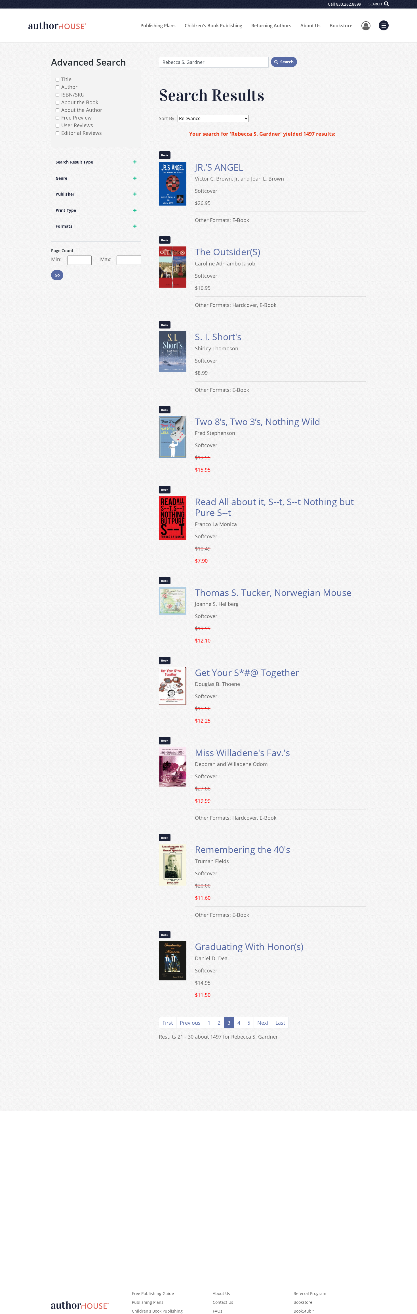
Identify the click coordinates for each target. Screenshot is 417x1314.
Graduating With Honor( (249, 946)
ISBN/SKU (73, 94)
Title (66, 79)
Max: (105, 259)
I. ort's (218, 336)
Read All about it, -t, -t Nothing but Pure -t (274, 506)
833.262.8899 (348, 4)
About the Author (81, 109)
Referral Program (310, 1293)
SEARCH (375, 4)
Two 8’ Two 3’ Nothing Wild (257, 421)
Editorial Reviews (81, 132)
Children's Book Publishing (213, 25)
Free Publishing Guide (153, 1293)
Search (287, 61)
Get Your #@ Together (247, 672)
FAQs (217, 1311)
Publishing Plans (158, 25)
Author (69, 86)
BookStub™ (304, 1311)
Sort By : (167, 118)
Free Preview (76, 117)
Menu (385, 24)
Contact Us (223, 1302)
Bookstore (341, 25)
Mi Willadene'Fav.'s (242, 752)
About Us (310, 25)
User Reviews (77, 125)
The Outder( (227, 252)
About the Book (79, 102)
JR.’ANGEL (219, 167)
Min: (56, 259)
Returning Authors (271, 25)
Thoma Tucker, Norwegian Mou (273, 592)
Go (57, 275)
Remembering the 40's (242, 849)
